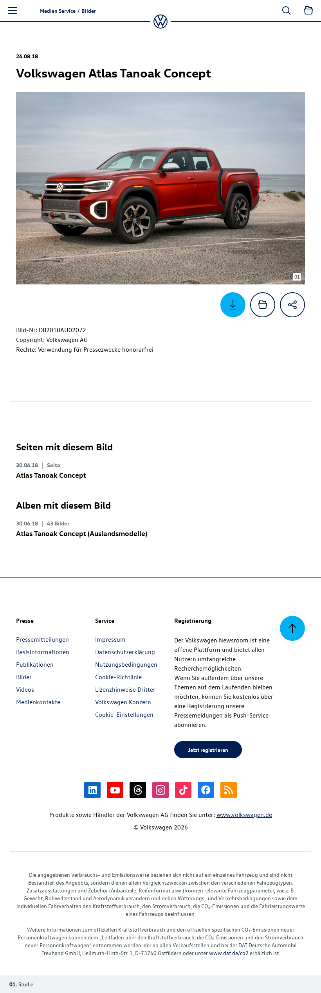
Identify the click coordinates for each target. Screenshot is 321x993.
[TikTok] (183, 790)
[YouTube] (115, 790)
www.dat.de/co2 (229, 953)
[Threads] (138, 790)
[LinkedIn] (92, 790)
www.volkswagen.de (244, 815)
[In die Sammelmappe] (262, 304)
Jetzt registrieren (208, 749)
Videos (25, 689)
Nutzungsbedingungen (126, 664)
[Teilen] (292, 304)
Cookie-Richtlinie (118, 677)
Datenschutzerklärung (125, 652)
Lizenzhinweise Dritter (125, 689)
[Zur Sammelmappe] (308, 10)
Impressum (110, 639)
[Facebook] (206, 790)
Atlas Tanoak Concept (51, 474)
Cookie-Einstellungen (124, 714)
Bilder (24, 677)
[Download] (232, 304)
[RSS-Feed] (228, 790)
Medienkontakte (38, 702)
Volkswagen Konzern (123, 702)
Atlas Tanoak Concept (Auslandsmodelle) (81, 533)
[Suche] (286, 10)
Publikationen (35, 664)
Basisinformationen (42, 652)
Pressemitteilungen (42, 639)
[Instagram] (160, 790)
